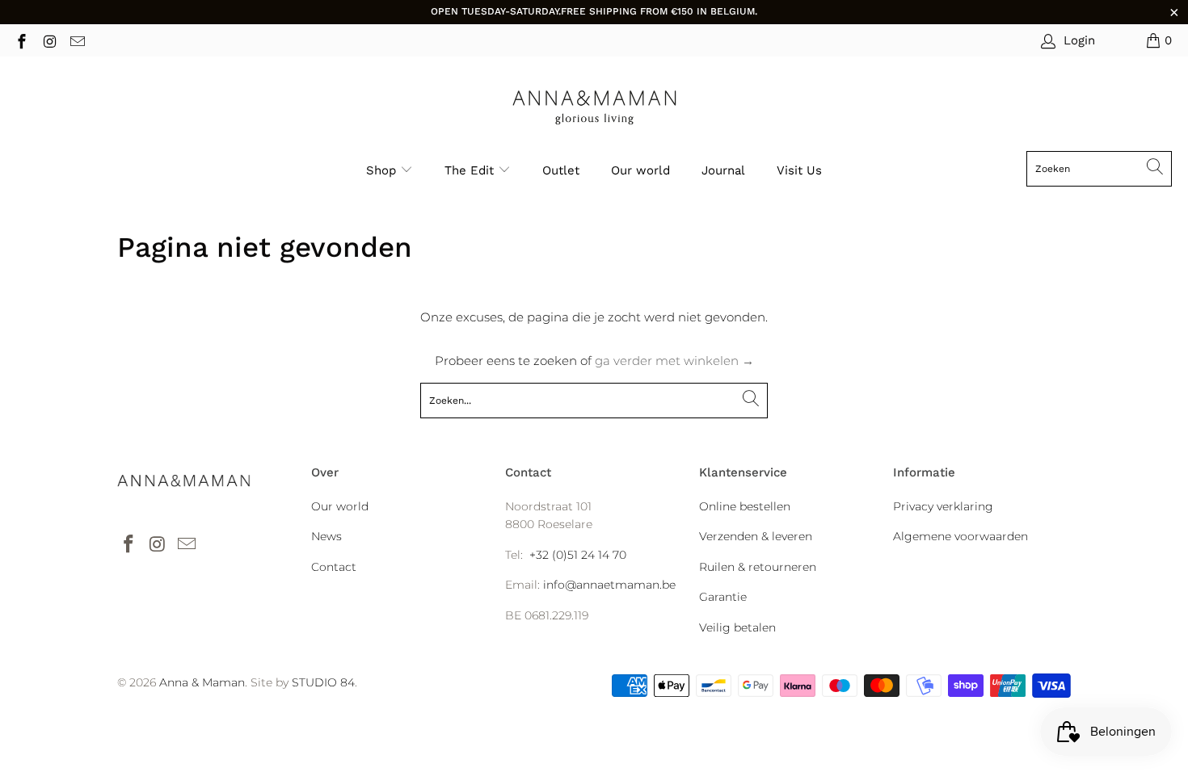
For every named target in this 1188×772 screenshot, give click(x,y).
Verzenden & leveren (755, 536)
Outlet (560, 170)
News (326, 536)
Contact (333, 567)
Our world (640, 170)
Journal (723, 170)
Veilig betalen (737, 627)
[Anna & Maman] (594, 108)
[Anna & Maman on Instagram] (48, 40)
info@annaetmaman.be (609, 584)
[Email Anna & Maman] (76, 40)
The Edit (471, 170)
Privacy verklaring (943, 506)
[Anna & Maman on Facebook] (20, 40)
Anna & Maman (202, 682)
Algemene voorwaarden (960, 536)
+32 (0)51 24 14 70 (577, 555)
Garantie (723, 596)
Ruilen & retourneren (757, 567)
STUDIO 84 (323, 682)
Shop (381, 170)
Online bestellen (744, 506)
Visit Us (799, 170)
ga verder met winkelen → (674, 360)
